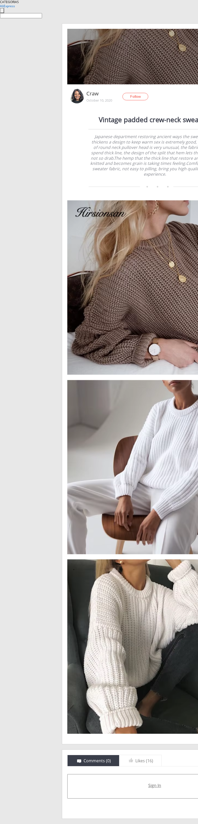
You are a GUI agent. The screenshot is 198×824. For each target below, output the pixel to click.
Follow (135, 96)
